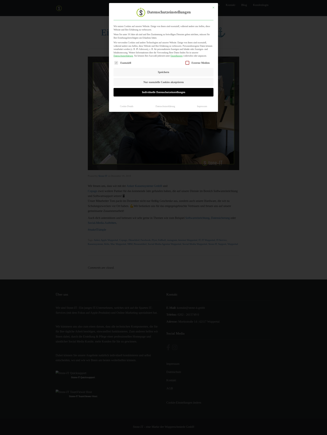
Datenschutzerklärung (123, 55)
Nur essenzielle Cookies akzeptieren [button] (163, 82)
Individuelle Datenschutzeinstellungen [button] (163, 92)
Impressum (202, 106)
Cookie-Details (126, 106)
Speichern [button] (163, 72)
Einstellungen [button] (177, 55)
